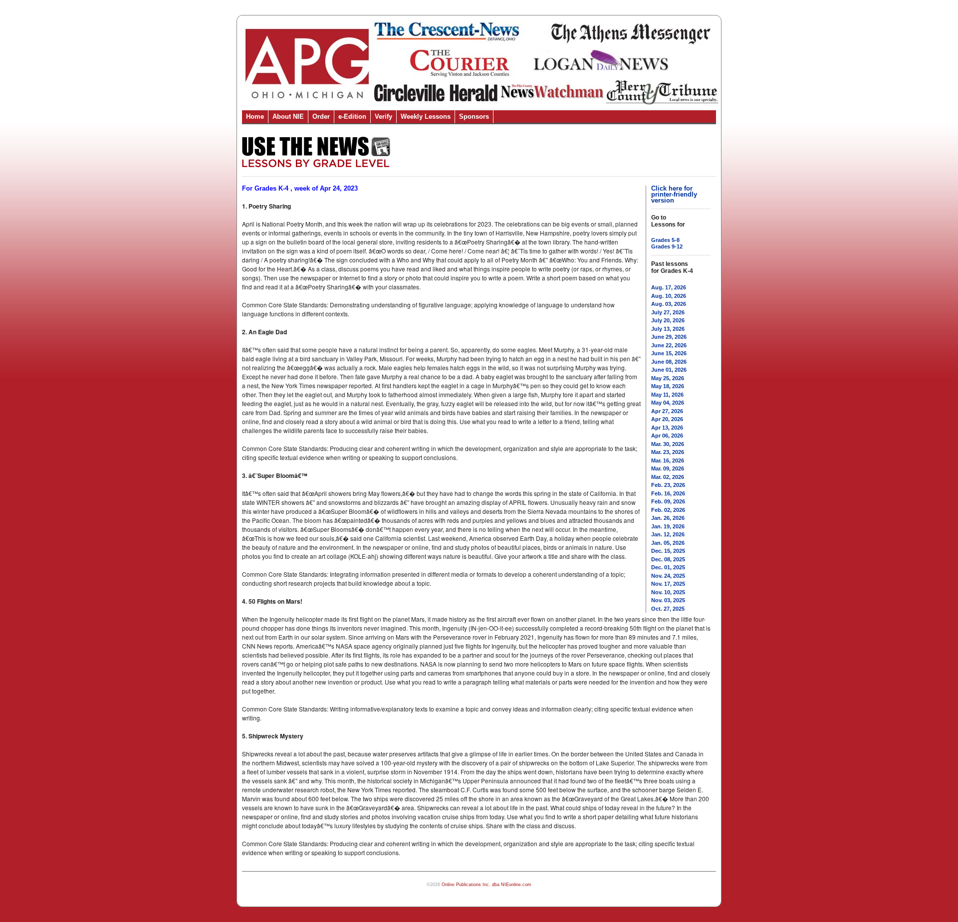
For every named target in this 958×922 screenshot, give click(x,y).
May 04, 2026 (667, 403)
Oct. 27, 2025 (668, 609)
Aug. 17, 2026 (668, 287)
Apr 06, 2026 (667, 436)
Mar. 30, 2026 (667, 444)
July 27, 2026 (668, 312)
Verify (383, 116)
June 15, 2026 (669, 353)
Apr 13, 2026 (667, 428)
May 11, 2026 (667, 395)
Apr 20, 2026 (667, 419)
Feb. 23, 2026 (668, 485)
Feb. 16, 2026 (668, 493)
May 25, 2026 (667, 378)
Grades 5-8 (665, 240)
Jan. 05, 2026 (668, 543)
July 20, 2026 (668, 320)
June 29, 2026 (669, 337)
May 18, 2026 (667, 386)
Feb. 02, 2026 (668, 510)
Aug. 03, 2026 (668, 304)
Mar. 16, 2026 (667, 460)
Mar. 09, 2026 (667, 468)
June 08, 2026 (669, 362)
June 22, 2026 (669, 345)
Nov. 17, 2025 (668, 584)
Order (321, 116)
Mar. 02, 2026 (667, 477)
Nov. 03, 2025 (668, 600)
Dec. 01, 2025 (668, 567)
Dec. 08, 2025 (668, 559)
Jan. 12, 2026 (668, 534)
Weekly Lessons (426, 116)
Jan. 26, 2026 (668, 518)
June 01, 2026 (669, 370)
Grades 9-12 (667, 246)
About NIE (288, 116)
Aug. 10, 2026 (668, 296)
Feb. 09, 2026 (668, 501)
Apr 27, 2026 (667, 411)
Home (255, 116)
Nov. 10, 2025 (668, 592)
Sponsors (474, 116)
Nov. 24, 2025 (668, 576)
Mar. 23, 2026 (667, 452)
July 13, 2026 (668, 329)
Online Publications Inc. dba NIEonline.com (486, 884)
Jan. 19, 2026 (668, 526)
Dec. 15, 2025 (668, 551)
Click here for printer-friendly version (674, 194)
